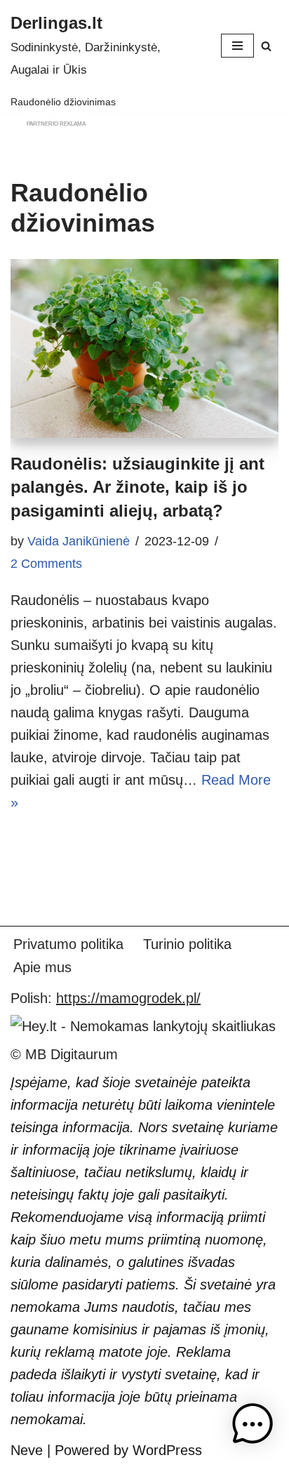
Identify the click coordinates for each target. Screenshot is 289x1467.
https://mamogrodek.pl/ (128, 998)
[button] (252, 1427)
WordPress (167, 1450)
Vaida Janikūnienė (78, 541)
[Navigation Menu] (237, 46)
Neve (27, 1450)
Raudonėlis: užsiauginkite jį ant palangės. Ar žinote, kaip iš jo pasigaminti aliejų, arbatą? (137, 487)
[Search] (266, 46)
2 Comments (46, 564)
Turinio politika (187, 944)
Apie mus (42, 967)
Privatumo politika (68, 944)
